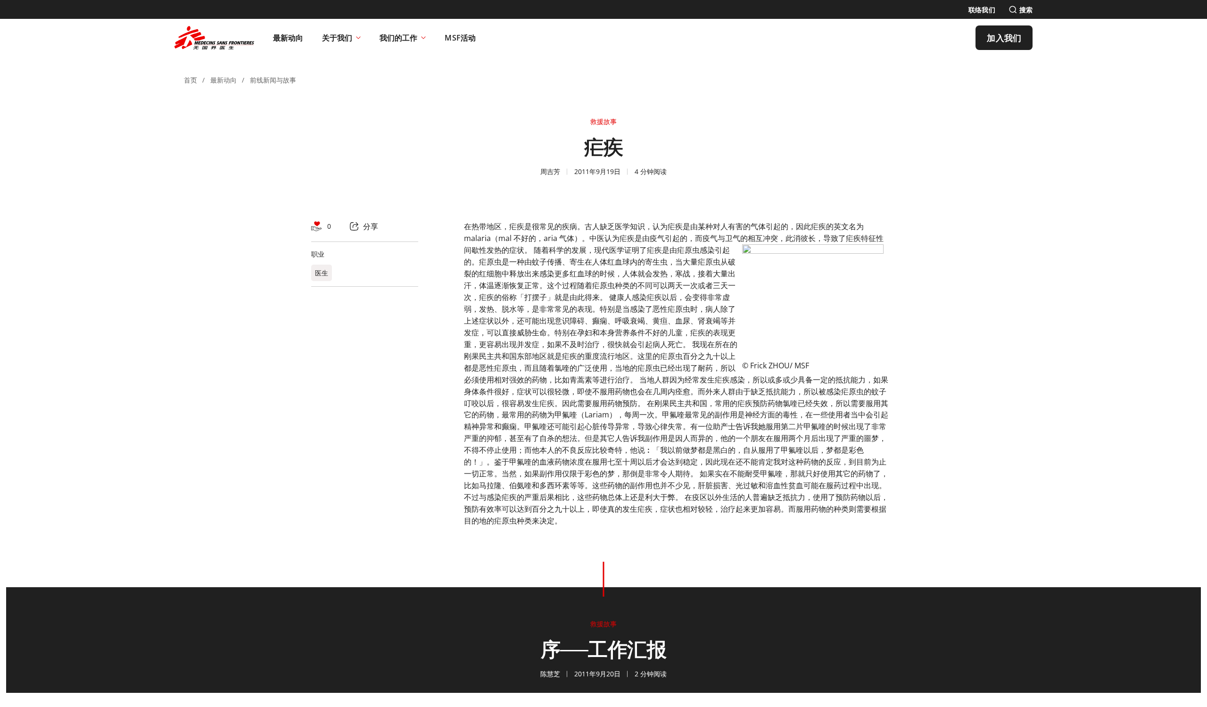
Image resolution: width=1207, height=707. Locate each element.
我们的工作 (398, 38)
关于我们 (337, 38)
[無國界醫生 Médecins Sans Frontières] (214, 38)
